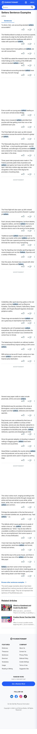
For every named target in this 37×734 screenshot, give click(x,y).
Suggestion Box (24, 669)
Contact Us (22, 651)
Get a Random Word (18, 684)
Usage (4, 665)
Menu (32, 2)
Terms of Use (23, 665)
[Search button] (32, 7)
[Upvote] (23, 29)
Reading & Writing (7, 669)
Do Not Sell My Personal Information (18, 704)
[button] (26, 2)
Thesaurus (5, 651)
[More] (34, 29)
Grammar (5, 658)
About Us (22, 648)
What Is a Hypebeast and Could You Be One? (22, 606)
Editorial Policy (23, 658)
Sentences (8, 21)
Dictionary (5, 648)
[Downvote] (30, 29)
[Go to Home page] (10, 2)
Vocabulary (5, 662)
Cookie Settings (24, 662)
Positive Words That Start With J (24, 618)
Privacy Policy (23, 655)
